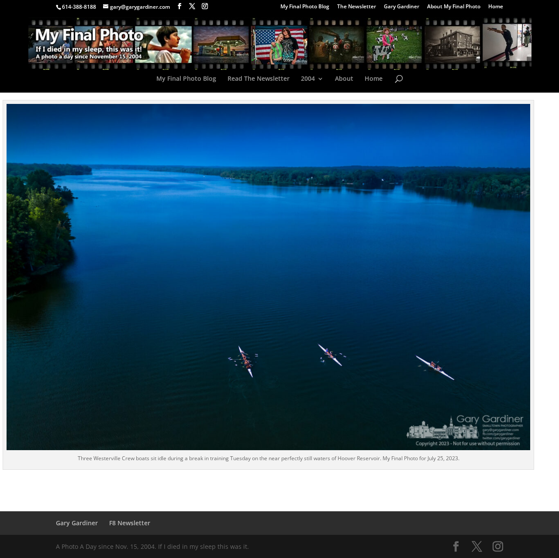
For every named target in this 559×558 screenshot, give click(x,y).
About (344, 79)
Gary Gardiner (401, 7)
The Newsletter (356, 7)
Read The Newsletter (259, 79)
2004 (308, 79)
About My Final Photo (453, 7)
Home (495, 7)
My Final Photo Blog (304, 7)
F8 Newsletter (129, 523)
